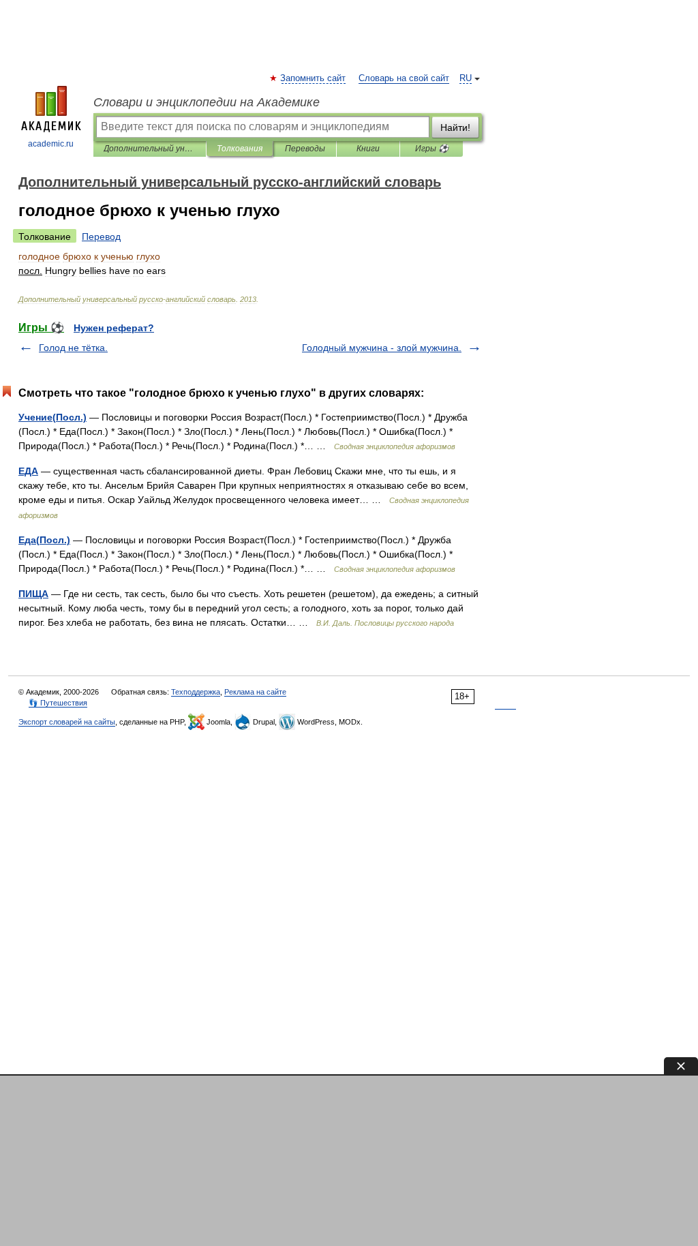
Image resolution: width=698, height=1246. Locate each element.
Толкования (239, 148)
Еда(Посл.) (44, 539)
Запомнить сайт (314, 78)
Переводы (305, 148)
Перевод (101, 236)
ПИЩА (33, 593)
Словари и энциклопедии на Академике (206, 102)
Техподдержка (195, 692)
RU (465, 78)
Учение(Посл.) (52, 417)
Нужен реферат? (114, 327)
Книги (368, 148)
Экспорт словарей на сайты (66, 722)
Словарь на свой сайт (404, 78)
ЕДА (28, 471)
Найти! (455, 127)
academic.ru (51, 144)
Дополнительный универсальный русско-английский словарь (150, 148)
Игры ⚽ (432, 148)
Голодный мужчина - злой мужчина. (381, 347)
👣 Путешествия (58, 703)
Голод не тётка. (73, 347)
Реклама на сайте (255, 692)
